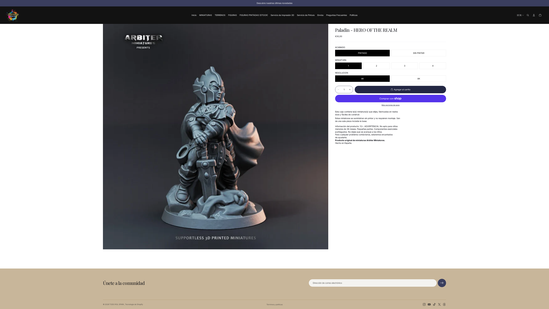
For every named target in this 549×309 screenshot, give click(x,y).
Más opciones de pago (391, 105)
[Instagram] (424, 304)
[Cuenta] (534, 15)
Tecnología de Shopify (134, 304)
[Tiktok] (434, 304)
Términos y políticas (274, 304)
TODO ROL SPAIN (117, 304)
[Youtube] (429, 304)
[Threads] (444, 304)
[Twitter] (439, 304)
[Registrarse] (442, 283)
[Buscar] (528, 15)
